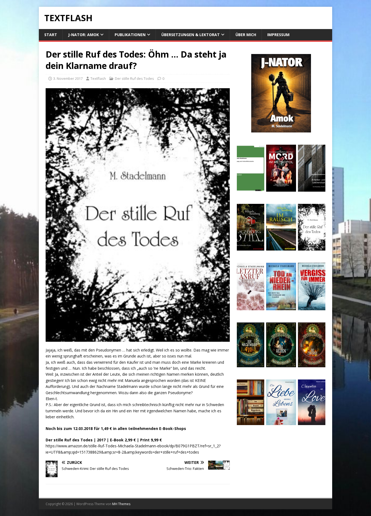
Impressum (278, 34)
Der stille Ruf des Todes (134, 78)
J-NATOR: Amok (83, 34)
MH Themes (121, 504)
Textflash (98, 78)
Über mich (245, 34)
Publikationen (130, 34)
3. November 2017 (68, 78)
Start (50, 34)
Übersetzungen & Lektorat (190, 34)
